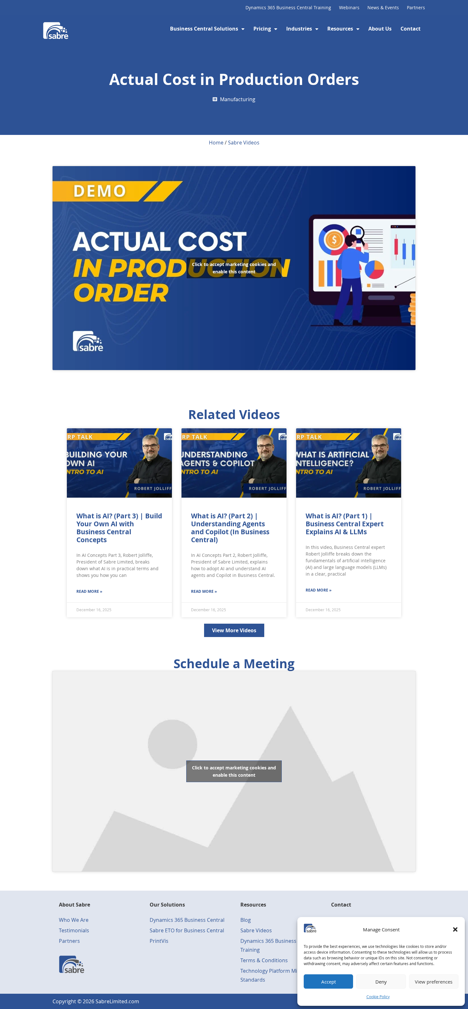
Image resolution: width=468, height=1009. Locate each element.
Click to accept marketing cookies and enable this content (234, 268)
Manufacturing (237, 99)
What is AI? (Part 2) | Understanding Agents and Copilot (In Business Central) (230, 528)
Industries (299, 28)
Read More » (89, 591)
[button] (455, 929)
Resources (340, 28)
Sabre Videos (243, 142)
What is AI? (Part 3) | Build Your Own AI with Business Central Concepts (119, 528)
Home (216, 142)
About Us (380, 28)
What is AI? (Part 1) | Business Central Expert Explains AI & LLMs (345, 523)
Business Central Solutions (204, 28)
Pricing (262, 28)
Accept (328, 981)
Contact (411, 28)
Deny (381, 981)
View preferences (433, 981)
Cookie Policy (378, 996)
